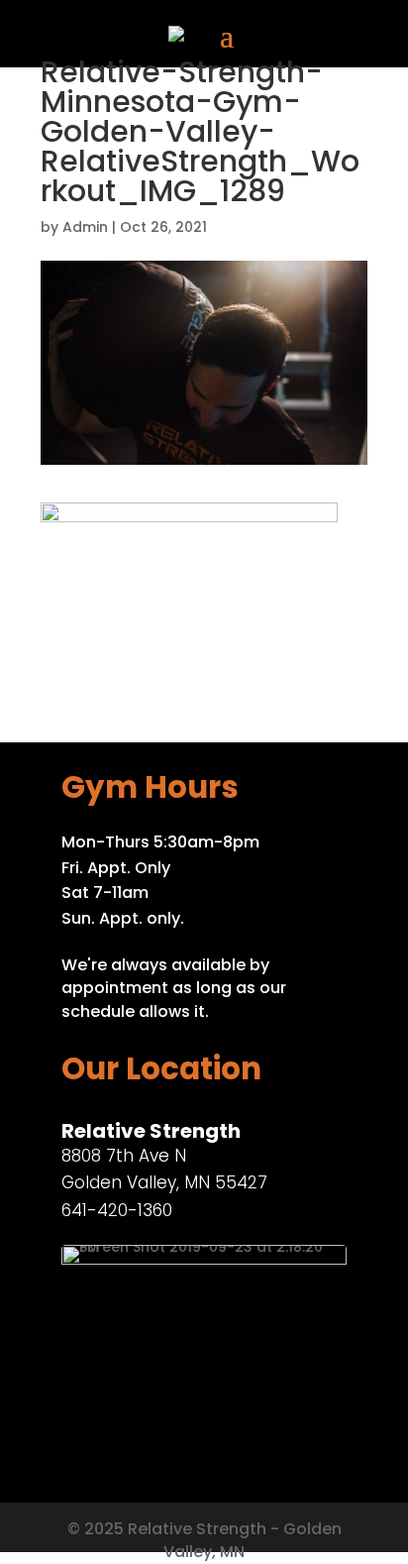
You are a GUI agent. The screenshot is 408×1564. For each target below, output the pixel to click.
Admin (85, 227)
